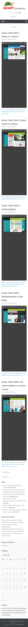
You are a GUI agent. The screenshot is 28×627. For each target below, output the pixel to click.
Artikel (24, 109)
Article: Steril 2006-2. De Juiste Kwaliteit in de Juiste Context (13, 385)
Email (19, 12)
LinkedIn (12, 12)
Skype (16, 12)
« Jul (3, 600)
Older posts (5, 472)
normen (22, 284)
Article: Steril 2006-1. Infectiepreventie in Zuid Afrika (12, 296)
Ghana (7, 464)
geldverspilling (15, 284)
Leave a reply (5, 113)
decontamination (6, 111)
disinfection (13, 111)
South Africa (4, 375)
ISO (11, 464)
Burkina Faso (5, 284)
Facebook (9, 12)
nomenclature (19, 111)
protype (18, 464)
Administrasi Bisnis (7, 529)
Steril (14, 199)
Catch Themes (19, 624)
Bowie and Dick (5, 199)
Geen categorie (10, 109)
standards (4, 286)
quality (22, 464)
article (20, 109)
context (3, 464)
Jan (15, 39)
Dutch (11, 199)
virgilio (3, 520)
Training (13, 375)
